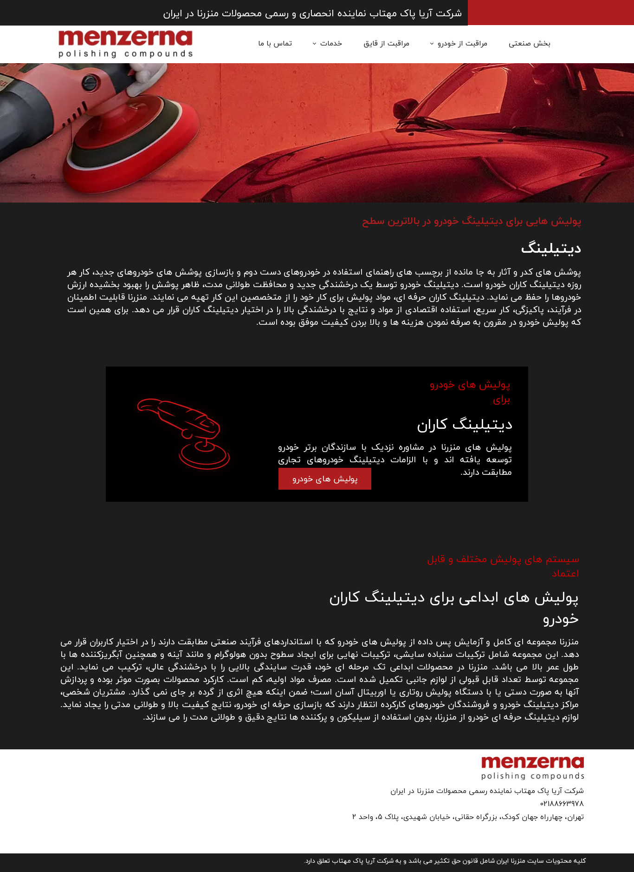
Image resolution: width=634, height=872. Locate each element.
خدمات (331, 44)
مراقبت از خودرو (462, 44)
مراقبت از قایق (386, 44)
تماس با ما (275, 44)
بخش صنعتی (529, 44)
